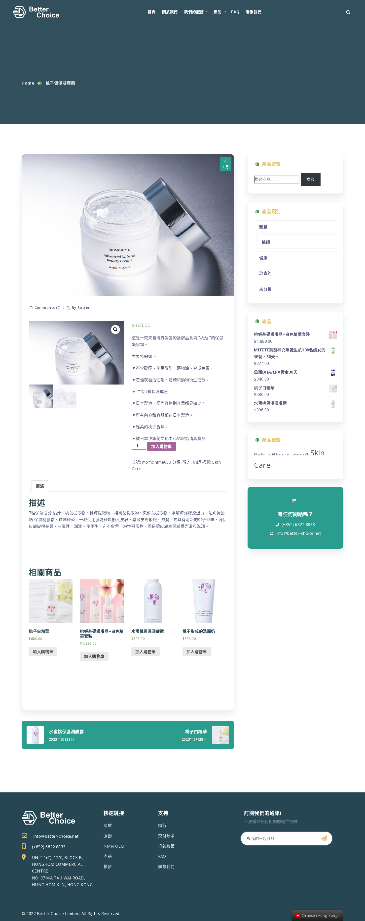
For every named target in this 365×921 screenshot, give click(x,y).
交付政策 (166, 835)
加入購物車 (161, 446)
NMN (305, 454)
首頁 (152, 11)
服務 (108, 835)
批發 (108, 866)
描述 (40, 485)
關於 (108, 825)
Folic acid (268, 454)
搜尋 (310, 179)
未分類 (265, 289)
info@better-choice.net (298, 533)
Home (28, 83)
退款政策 (166, 846)
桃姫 (197, 462)
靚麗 (186, 462)
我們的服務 (194, 11)
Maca (280, 454)
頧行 (162, 825)
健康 (263, 257)
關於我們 (170, 11)
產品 (217, 11)
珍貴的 (265, 273)
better (83, 307)
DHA (257, 454)
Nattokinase (293, 454)
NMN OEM (114, 846)
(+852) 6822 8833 (298, 524)
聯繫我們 (253, 11)
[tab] (40, 485)
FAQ (235, 11)
